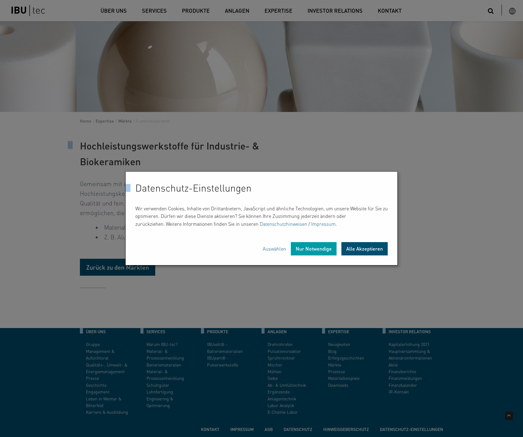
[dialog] (261, 218)
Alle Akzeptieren (364, 249)
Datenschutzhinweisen (283, 224)
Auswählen (274, 249)
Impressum (323, 224)
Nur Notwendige (314, 249)
